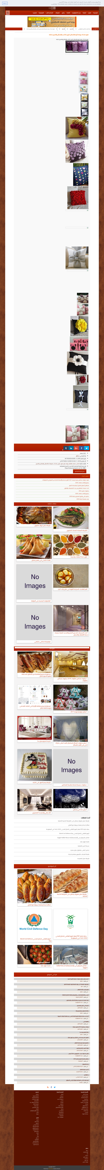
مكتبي (62, 1101)
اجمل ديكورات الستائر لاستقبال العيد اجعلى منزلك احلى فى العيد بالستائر (71, 744)
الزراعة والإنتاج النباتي (78, 1066)
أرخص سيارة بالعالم (84, 1070)
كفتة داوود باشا (84, 841)
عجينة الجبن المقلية (83, 846)
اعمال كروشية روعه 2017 (79, 711)
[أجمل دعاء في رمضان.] (70, 798)
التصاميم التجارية (35, 1097)
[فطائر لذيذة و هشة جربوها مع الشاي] (34, 886)
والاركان (42, 463)
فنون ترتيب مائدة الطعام (83, 990)
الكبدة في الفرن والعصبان (83, 1006)
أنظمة (68, 13)
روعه (67, 463)
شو (64, 463)
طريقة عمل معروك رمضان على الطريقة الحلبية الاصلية (73, 821)
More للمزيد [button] (54, 4)
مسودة (51, 463)
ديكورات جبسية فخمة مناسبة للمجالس (74, 784)
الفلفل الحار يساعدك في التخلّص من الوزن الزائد (78, 1038)
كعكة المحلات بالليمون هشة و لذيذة (78, 854)
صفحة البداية (85, 1094)
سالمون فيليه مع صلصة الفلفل (82, 1043)
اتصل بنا (86, 1112)
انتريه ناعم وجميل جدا (44, 741)
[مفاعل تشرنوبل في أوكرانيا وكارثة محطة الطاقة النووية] (70, 954)
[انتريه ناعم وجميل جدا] (34, 728)
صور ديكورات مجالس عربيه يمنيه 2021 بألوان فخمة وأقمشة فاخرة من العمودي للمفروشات (65, 480)
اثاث (87, 1154)
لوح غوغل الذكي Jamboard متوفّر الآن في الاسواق (77, 1080)
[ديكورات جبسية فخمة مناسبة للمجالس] (70, 766)
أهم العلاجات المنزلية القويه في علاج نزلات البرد (72, 589)
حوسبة (81, 1082)
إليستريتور (37, 1121)
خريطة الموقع (85, 1106)
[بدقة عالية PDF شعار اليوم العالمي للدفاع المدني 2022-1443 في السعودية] (70, 922)
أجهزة (84, 13)
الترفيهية (41, 13)
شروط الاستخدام (85, 1096)
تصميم (35, 13)
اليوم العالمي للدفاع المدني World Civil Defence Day (74, 833)
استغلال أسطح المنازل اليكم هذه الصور (79, 485)
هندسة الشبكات (35, 1143)
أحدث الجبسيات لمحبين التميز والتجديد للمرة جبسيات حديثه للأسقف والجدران (71, 633)
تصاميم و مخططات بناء (34, 1102)
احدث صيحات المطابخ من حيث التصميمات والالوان (76, 488)
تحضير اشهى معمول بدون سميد (79, 850)
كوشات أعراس (85, 1162)
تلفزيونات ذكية (60, 1117)
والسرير (37, 463)
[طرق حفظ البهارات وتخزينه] (71, 545)
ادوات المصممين (35, 1107)
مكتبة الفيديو (80, 1072)
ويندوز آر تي (61, 1110)
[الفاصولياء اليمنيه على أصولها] (34, 582)
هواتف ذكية (61, 1106)
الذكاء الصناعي (79, 1077)
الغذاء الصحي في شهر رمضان (41, 560)
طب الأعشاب (85, 1110)
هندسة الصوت (36, 1144)
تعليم (89, 13)
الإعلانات (86, 1104)
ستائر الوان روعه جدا (84, 1032)
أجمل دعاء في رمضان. (80, 809)
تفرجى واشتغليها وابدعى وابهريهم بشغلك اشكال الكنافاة (75, 995)
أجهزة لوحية (61, 1114)
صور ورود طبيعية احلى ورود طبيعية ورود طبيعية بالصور (76, 984)
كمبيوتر (61, 1104)
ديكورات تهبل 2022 (84, 491)
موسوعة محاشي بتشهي (42, 641)
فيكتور (37, 1138)
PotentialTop (50, 1169)
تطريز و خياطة (36, 1104)
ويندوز (62, 1109)
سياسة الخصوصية (84, 1097)
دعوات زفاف (36, 1106)
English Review (85, 1114)
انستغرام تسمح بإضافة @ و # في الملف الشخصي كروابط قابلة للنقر (35, 707)
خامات (37, 1112)
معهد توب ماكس (84, 1109)
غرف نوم (86, 1160)
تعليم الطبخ (80, 1008)
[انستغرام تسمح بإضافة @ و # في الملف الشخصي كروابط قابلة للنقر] (34, 695)
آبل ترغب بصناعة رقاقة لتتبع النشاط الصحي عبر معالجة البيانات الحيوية (73, 1016)
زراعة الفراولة (85, 1064)
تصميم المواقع (36, 1128)
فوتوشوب (37, 1139)
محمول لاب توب (60, 1099)
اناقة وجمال (80, 1040)
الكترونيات (61, 1115)
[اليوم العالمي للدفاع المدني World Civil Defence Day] (34, 923)
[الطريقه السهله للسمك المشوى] (71, 518)
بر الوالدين (86, 1075)
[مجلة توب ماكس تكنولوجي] (52, 8)
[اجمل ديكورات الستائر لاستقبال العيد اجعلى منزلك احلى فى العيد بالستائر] (70, 729)
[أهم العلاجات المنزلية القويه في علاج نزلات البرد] (71, 576)
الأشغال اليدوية (79, 997)
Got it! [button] (4, 3)
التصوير (37, 1123)
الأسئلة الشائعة (85, 1101)
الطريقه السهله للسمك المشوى (77, 530)
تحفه (74, 463)
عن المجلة (86, 1099)
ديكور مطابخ (85, 1157)
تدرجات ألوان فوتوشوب (34, 1110)
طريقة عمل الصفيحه (83, 858)
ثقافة (37, 1133)
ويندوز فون (61, 1112)
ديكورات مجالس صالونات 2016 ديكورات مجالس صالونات (72, 679)
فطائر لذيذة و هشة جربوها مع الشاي (78, 825)
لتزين (59, 463)
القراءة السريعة (36, 1126)
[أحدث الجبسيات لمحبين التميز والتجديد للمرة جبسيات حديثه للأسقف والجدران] (71, 618)
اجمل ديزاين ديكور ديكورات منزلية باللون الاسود (78, 979)
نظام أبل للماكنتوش (59, 1107)
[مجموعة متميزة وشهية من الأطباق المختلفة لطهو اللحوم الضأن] (34, 662)
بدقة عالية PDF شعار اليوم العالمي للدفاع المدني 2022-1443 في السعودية (67, 829)
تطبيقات (57, 13)
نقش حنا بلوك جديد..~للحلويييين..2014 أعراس (79, 1054)
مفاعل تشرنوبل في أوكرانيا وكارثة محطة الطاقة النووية (73, 837)
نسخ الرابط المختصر (80, 471)
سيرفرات (61, 1096)
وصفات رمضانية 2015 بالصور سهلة (81, 1027)
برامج (63, 13)
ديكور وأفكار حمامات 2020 (82, 483)
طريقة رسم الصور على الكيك (42, 782)
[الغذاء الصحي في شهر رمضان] (34, 547)
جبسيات (86, 1155)
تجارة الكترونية (36, 1130)
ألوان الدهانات (85, 1152)
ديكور (77, 455)
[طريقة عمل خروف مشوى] (34, 515)
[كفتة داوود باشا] (34, 954)
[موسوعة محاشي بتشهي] (34, 622)
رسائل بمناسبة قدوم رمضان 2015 (81, 1059)
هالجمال (47, 463)
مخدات (55, 463)
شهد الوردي (85, 861)
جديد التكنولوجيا (76, 13)
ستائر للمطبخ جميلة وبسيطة (82, 1011)
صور (62, 463)
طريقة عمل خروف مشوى (42, 525)
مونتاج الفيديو (36, 1141)
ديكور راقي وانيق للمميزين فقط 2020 (79, 496)
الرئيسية (95, 13)
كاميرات (61, 1102)
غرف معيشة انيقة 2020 (83, 499)
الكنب (77, 463)
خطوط (37, 1114)
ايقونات (37, 1109)
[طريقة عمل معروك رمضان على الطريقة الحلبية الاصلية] (70, 881)
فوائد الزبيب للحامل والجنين (83, 1048)
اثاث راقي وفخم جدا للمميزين (41, 812)
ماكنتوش (61, 1097)
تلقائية (70, 463)
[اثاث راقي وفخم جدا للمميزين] (34, 800)
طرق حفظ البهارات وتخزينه (79, 556)
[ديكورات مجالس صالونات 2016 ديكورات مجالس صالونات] (70, 664)
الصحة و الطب (49, 13)
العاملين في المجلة (84, 1102)
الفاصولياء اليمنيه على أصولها (40, 600)
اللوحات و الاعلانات (35, 1099)
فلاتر (38, 1136)
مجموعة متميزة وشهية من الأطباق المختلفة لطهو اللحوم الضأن (36, 675)
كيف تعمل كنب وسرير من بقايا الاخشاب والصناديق (78, 1000)
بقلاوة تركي (86, 1022)
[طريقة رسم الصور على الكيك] (34, 765)
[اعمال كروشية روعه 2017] (70, 697)
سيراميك (86, 1158)
